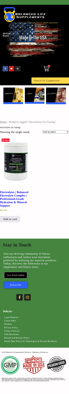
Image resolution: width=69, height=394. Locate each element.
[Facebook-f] (5, 68)
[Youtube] (11, 68)
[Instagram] (17, 68)
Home (3, 121)
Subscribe (16, 285)
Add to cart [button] (10, 219)
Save (7, 140)
